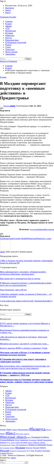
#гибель (45, 437)
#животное (24, 440)
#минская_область (39, 442)
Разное (8, 45)
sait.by (13, 458)
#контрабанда (47, 440)
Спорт (8, 47)
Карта (7, 12)
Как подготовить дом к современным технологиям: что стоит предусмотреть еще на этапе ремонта (25, 367)
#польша (20, 447)
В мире (8, 24)
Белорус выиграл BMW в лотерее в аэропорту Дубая (23, 348)
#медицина (23, 442)
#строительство (21, 451)
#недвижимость (22, 445)
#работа (43, 448)
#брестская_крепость (22, 433)
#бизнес (2, 434)
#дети (17, 440)
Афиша (8, 26)
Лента (8, 10)
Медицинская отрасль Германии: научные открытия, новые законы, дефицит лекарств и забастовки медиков (26, 380)
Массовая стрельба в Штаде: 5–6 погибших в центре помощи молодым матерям (25, 353)
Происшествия (11, 40)
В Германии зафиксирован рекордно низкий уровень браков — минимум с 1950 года (25, 374)
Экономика (10, 54)
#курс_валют (11, 442)
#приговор (29, 448)
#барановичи (23, 430)
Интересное (10, 31)
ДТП (7, 28)
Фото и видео (11, 52)
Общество (9, 35)
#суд (28, 451)
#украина (3, 453)
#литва (17, 442)
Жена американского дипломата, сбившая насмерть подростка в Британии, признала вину (23, 273)
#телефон (38, 451)
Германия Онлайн (8, 17)
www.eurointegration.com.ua (42, 229)
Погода (8, 38)
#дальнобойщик (7, 440)
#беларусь (37, 429)
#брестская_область (13, 437)
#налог (13, 445)
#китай (40, 440)
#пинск (49, 445)
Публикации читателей (15, 42)
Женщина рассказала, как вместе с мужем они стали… (24, 344)
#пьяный (36, 448)
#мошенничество (5, 445)
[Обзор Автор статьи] (5, 249)
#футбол (10, 453)
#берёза (48, 429)
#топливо (46, 451)
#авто (9, 429)
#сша (32, 451)
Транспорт (10, 49)
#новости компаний (37, 445)
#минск (30, 442)
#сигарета (13, 451)
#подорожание (4, 448)
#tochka (3, 430)
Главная (8, 21)
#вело (29, 437)
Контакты (9, 8)
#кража (3, 442)
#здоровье (33, 440)
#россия (4, 450)
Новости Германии (8, 61)
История (9, 33)
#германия (36, 437)
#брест (10, 433)
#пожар (12, 448)
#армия (14, 430)
